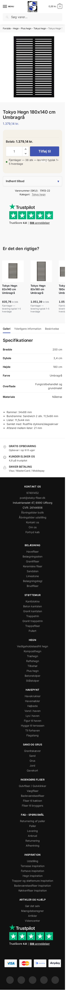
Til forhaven (32, 730)
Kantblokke (33, 601)
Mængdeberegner (32, 910)
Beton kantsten (32, 606)
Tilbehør (32, 665)
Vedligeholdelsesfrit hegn (32, 646)
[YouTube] (55, 980)
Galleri (6, 328)
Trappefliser (32, 625)
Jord (32, 765)
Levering (32, 830)
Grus (32, 760)
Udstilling (32, 861)
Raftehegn (32, 661)
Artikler (32, 915)
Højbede (32, 706)
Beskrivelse (52, 328)
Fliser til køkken (32, 800)
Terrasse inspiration (32, 866)
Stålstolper (32, 680)
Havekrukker (32, 696)
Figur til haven (32, 720)
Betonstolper (32, 675)
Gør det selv (32, 906)
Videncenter (32, 920)
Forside (7, 28)
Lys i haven (32, 715)
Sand (32, 755)
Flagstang (32, 735)
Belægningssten (32, 556)
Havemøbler (32, 701)
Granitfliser (32, 561)
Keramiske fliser (32, 566)
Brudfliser (32, 585)
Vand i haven (32, 710)
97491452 (32, 492)
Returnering (32, 840)
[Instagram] (21, 980)
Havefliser (32, 551)
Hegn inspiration (33, 875)
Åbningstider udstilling (32, 517)
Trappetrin (32, 616)
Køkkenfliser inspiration (32, 890)
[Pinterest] (32, 980)
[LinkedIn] (44, 980)
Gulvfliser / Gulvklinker (32, 786)
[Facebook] (10, 980)
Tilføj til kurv (44, 152)
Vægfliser (32, 790)
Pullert (32, 630)
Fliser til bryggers (32, 805)
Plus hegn (26, 28)
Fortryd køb (32, 532)
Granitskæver (32, 750)
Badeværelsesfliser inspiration (32, 885)
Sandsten (32, 571)
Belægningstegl (32, 581)
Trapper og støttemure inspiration (32, 880)
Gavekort (32, 770)
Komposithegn (32, 651)
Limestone (32, 576)
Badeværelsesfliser (32, 795)
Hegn (16, 28)
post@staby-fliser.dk (32, 497)
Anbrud (32, 835)
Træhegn (32, 656)
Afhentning (32, 845)
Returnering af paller (32, 821)
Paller (32, 826)
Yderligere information (27, 328)
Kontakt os (32, 522)
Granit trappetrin (32, 621)
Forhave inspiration (32, 870)
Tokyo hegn (40, 28)
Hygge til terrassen (32, 725)
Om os (33, 527)
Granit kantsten (32, 611)
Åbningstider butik (32, 512)
